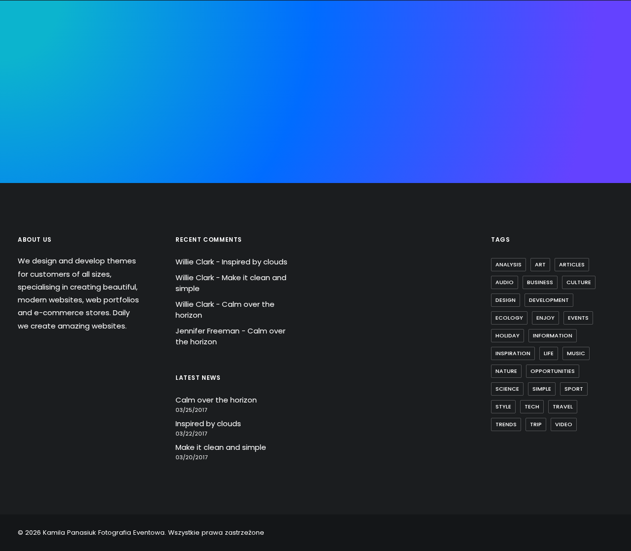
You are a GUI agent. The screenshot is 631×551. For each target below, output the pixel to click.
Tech (532, 406)
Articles (572, 264)
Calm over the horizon (216, 400)
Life (549, 353)
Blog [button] (451, 65)
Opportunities (552, 371)
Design (505, 300)
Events (578, 318)
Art (540, 264)
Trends (506, 424)
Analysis (508, 264)
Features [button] (193, 65)
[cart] (606, 65)
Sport (573, 389)
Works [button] (416, 65)
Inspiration (512, 353)
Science (507, 389)
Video (563, 424)
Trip (536, 424)
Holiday (507, 335)
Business (540, 282)
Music (576, 353)
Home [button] (116, 65)
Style (503, 406)
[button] (594, 65)
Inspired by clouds (254, 262)
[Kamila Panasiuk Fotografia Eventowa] (306, 65)
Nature (506, 371)
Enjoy (545, 318)
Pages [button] (151, 65)
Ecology (509, 318)
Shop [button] (483, 65)
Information (552, 335)
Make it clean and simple (220, 447)
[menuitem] (116, 65)
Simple (541, 389)
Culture (578, 282)
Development (549, 300)
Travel (563, 406)
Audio (504, 282)
